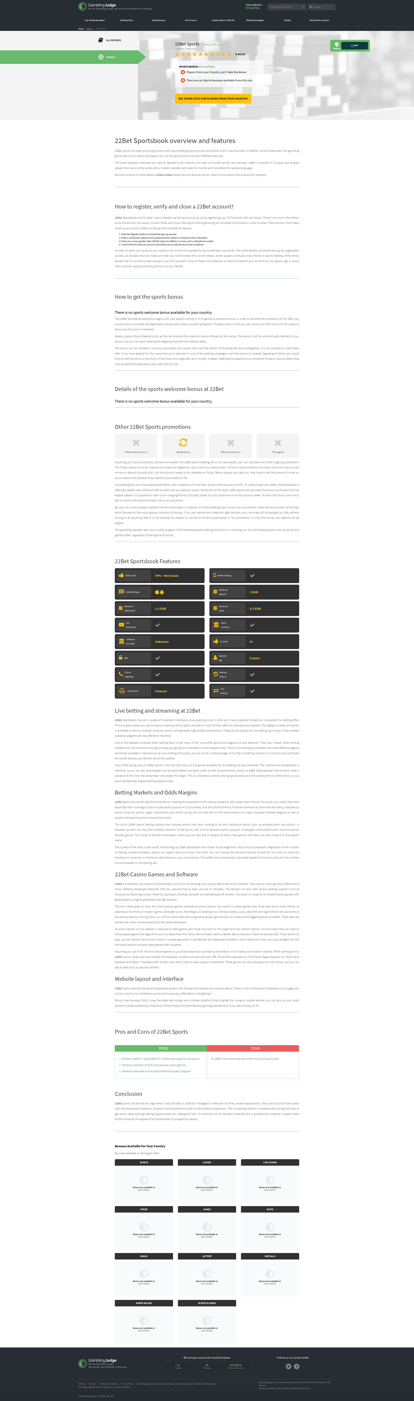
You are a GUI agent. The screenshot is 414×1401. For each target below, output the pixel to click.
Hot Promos (191, 20)
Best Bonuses (158, 20)
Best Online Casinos (319, 20)
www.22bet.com (212, 44)
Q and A (92, 1383)
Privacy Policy (127, 1383)
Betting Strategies (255, 20)
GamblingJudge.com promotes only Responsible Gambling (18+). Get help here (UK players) (176, 1383)
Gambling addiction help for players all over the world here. (104, 1387)
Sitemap (82, 1383)
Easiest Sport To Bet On (223, 20)
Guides (287, 20)
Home (80, 28)
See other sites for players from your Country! (213, 98)
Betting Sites (126, 20)
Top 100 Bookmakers (94, 20)
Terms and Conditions (108, 1383)
